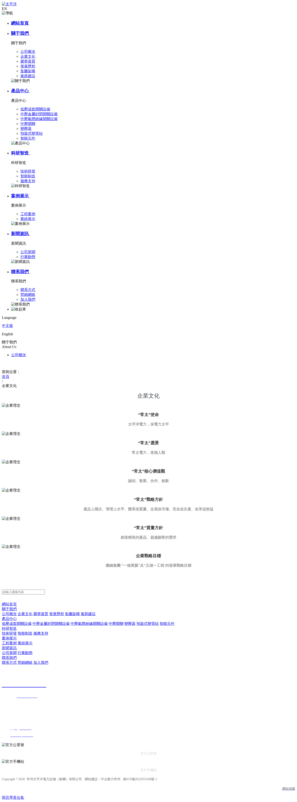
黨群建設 (88, 614)
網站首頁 (20, 23)
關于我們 (20, 33)
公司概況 (18, 355)
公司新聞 (9, 653)
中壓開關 (116, 624)
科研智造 (20, 152)
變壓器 (130, 624)
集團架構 (72, 614)
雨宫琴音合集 (13, 797)
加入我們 (40, 663)
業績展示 (25, 643)
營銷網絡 (25, 663)
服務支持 (40, 633)
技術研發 (9, 633)
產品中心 (20, 90)
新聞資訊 (20, 233)
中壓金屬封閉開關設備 (51, 624)
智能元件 (167, 624)
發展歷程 (56, 614)
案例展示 (20, 195)
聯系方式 (9, 663)
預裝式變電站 (147, 624)
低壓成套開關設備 (17, 624)
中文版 (7, 326)
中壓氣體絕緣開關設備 (89, 624)
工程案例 (9, 643)
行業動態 (25, 653)
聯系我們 (20, 271)
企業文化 (25, 614)
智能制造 (25, 633)
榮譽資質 (40, 614)
